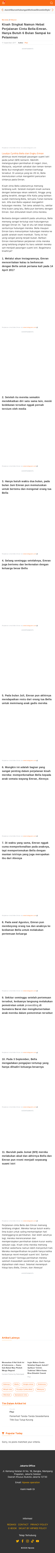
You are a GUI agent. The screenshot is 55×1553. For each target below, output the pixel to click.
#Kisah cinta (7, 1389)
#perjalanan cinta (21, 1395)
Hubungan (23, 10)
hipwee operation (31, 1482)
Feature (6, 10)
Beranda (5, 20)
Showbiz (40, 10)
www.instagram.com (29, 327)
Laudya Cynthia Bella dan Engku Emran (23, 153)
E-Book (12, 1528)
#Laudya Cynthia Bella (24, 1389)
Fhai (26, 43)
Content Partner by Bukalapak (13, 1374)
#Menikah (6, 1395)
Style (47, 10)
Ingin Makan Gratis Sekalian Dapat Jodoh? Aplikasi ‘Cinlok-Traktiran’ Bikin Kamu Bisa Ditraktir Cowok (38, 1367)
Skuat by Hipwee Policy (33, 1528)
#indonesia (42, 1384)
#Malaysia (40, 1389)
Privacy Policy (39, 1524)
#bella (16, 1384)
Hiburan (14, 10)
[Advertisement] (27, 78)
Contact (23, 1524)
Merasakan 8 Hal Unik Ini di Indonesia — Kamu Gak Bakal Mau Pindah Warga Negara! (13, 1366)
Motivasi (32, 10)
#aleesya (6, 1384)
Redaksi (11, 1524)
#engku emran (28, 1384)
